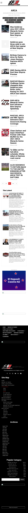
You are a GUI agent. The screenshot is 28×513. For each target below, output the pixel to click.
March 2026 (4, 433)
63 (13, 183)
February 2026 (5, 435)
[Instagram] (13, 373)
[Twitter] (10, 373)
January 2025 (5, 455)
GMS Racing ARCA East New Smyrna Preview (18, 72)
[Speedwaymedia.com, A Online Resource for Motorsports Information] (14, 3)
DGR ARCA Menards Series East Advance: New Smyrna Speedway (17, 104)
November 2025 (5, 440)
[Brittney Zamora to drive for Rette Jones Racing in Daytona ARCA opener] (5, 57)
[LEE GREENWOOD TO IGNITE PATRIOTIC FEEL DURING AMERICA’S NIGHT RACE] (6, 242)
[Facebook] (7, 373)
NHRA (6, 20)
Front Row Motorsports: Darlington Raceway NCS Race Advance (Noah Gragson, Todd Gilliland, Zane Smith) (17, 254)
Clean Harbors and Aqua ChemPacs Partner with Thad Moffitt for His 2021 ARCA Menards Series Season (18, 137)
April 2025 (4, 450)
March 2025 (4, 452)
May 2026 (4, 430)
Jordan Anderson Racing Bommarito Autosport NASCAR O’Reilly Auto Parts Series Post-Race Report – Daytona (17, 227)
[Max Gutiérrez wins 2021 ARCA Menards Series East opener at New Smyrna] (5, 29)
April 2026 (4, 432)
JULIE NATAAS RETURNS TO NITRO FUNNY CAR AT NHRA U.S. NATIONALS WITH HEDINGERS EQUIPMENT (16, 195)
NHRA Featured (12, 20)
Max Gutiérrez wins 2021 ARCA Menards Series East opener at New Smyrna (17, 31)
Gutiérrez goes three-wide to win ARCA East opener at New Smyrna (18, 45)
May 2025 (4, 449)
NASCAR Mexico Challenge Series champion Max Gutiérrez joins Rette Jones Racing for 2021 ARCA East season (18, 87)
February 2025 (5, 453)
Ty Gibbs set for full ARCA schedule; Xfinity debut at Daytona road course (17, 154)
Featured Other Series (8, 18)
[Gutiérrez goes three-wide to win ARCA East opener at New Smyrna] (5, 44)
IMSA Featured (21, 18)
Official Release (11, 198)
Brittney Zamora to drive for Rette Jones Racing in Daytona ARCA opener (18, 59)
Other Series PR (10, 22)
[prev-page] (3, 183)
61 (6, 183)
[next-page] (16, 183)
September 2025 (5, 443)
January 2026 (5, 437)
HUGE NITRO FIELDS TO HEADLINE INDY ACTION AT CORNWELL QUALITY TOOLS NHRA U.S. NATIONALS (16, 212)
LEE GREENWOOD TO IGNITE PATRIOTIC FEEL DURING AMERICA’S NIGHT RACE (16, 241)
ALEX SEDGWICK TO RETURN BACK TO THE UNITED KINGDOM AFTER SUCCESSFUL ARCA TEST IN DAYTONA (18, 171)
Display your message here (13, 507)
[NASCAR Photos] (21, 373)
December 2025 (5, 438)
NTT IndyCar (20, 20)
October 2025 (5, 441)
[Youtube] (15, 373)
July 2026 (4, 427)
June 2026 (4, 429)
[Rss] (18, 373)
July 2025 (4, 446)
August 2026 (5, 426)
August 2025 (5, 444)
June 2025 (4, 447)
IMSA (15, 18)
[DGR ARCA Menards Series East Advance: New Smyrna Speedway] (5, 102)
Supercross (18, 22)
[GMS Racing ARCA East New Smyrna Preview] (5, 72)
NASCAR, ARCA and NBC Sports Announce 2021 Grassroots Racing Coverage (18, 120)
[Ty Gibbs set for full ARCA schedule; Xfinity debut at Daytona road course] (5, 151)
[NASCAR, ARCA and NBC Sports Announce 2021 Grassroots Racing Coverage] (5, 117)
